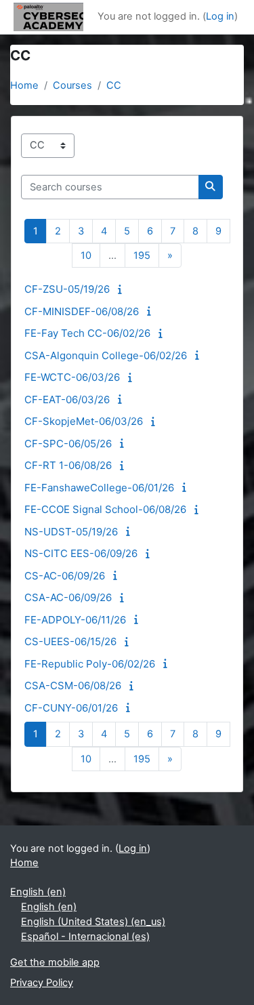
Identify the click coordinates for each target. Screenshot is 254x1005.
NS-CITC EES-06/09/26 (80, 553)
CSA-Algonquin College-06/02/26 (105, 355)
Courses (72, 85)
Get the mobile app (55, 962)
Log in (220, 16)
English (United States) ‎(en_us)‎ (93, 922)
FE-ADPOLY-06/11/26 (75, 619)
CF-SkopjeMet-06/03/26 (83, 421)
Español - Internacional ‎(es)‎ (85, 936)
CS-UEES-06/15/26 (70, 641)
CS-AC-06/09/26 (64, 575)
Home (24, 85)
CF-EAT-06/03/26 (67, 399)
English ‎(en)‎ (38, 892)
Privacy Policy (41, 983)
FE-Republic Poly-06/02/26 (89, 663)
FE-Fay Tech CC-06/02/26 (87, 333)
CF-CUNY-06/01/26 (71, 707)
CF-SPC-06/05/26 (68, 443)
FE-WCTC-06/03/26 (72, 377)
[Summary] (122, 289)
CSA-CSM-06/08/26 (72, 685)
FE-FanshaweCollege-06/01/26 (99, 487)
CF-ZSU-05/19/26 (67, 289)
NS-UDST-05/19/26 (71, 531)
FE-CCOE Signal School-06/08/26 (105, 509)
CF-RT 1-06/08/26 (68, 465)
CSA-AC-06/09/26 (68, 597)
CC (113, 85)
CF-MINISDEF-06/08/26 (81, 311)
